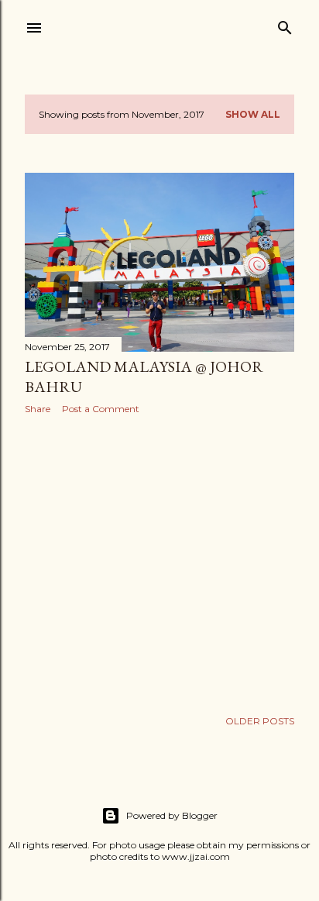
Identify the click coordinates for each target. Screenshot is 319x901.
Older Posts (259, 721)
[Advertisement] (159, 561)
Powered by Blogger (172, 815)
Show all (252, 114)
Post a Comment (100, 408)
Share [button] (37, 408)
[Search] (285, 24)
